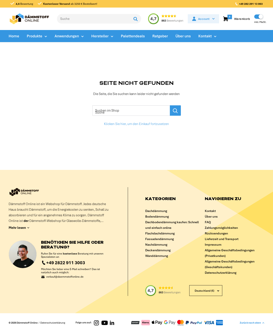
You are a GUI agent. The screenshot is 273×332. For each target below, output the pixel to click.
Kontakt (210, 211)
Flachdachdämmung (160, 233)
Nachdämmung (156, 245)
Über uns (211, 216)
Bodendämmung (157, 216)
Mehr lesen (17, 228)
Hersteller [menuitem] (100, 36)
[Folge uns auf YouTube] (104, 323)
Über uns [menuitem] (183, 36)
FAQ (208, 222)
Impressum (213, 245)
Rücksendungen (216, 233)
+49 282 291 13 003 (251, 4)
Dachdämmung (156, 211)
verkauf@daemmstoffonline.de (65, 276)
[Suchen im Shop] (175, 110)
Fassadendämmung (159, 239)
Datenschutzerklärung (220, 273)
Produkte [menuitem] (34, 36)
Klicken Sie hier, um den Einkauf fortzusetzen (136, 124)
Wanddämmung (156, 256)
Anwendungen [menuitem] (67, 36)
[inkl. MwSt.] (258, 16)
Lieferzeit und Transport (221, 239)
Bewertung (24, 4)
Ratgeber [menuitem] (160, 36)
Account (204, 19)
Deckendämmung (157, 250)
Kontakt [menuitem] (205, 36)
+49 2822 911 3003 (65, 263)
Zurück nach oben (250, 322)
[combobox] (93, 19)
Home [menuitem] (14, 36)
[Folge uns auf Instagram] (96, 323)
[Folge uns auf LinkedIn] (112, 323)
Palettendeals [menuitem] (133, 36)
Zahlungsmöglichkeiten (221, 228)
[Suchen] (135, 19)
